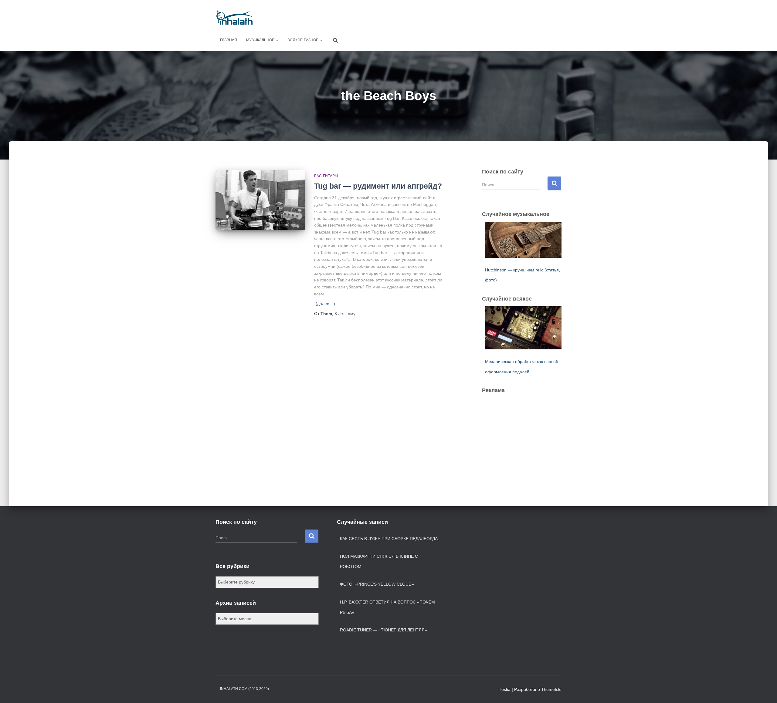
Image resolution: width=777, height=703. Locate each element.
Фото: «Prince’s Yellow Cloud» (377, 584)
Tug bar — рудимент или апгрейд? (378, 186)
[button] (276, 40)
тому (344, 313)
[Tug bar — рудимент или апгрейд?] (260, 200)
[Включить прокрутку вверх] (765, 690)
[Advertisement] (451, 16)
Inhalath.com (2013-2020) (244, 689)
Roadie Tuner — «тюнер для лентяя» (383, 629)
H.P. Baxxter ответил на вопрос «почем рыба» (387, 607)
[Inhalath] (234, 17)
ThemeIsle (551, 689)
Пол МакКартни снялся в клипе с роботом (379, 561)
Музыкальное (260, 40)
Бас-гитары (326, 176)
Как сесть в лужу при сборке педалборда (389, 538)
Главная (228, 40)
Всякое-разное (303, 40)
